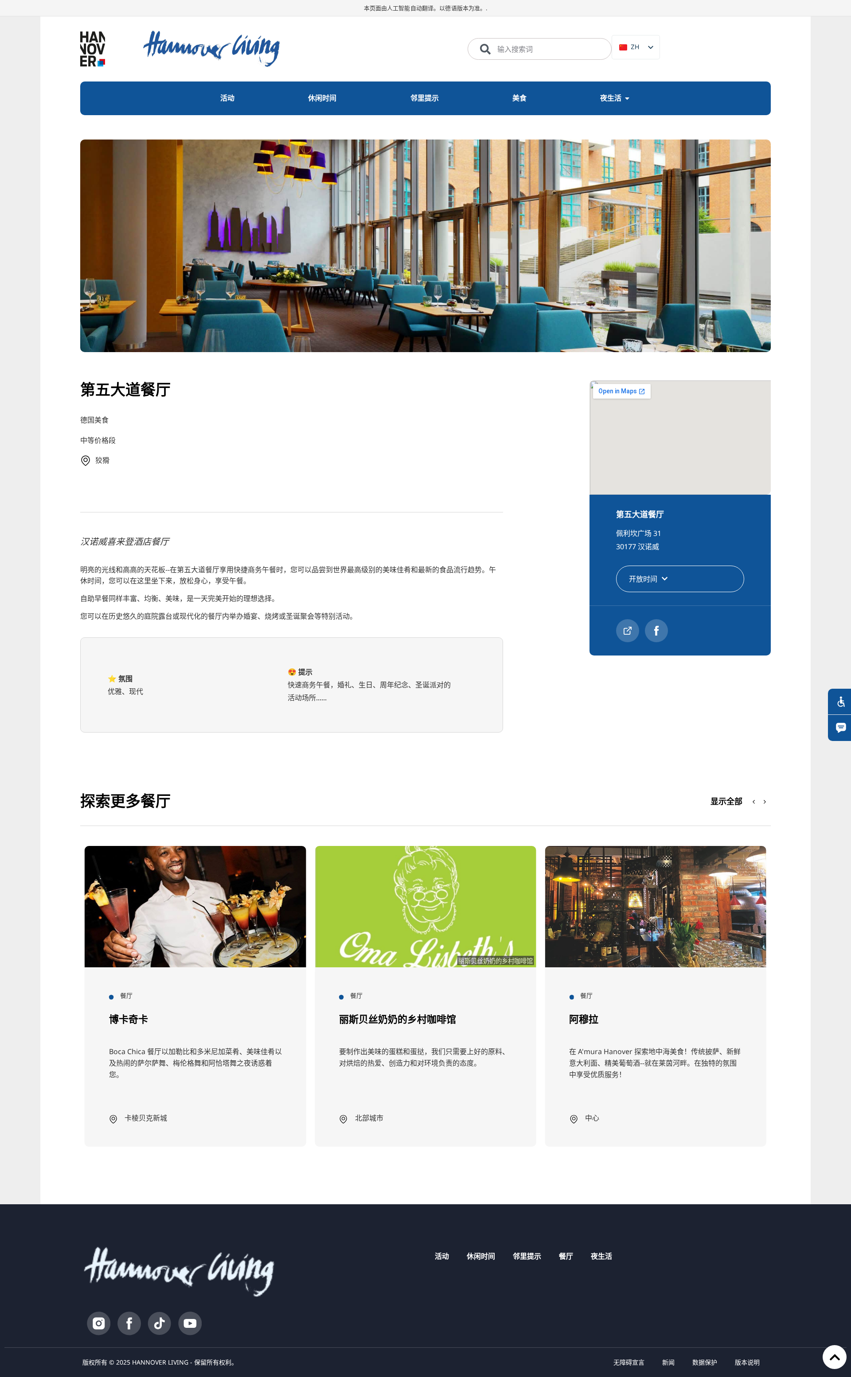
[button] (765, 801)
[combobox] (540, 49)
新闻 (668, 1362)
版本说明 (747, 1362)
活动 (442, 1256)
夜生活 (601, 1256)
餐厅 (566, 1256)
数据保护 (704, 1362)
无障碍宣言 (628, 1362)
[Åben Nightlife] (627, 98)
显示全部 (726, 801)
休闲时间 (481, 1256)
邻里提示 (527, 1256)
